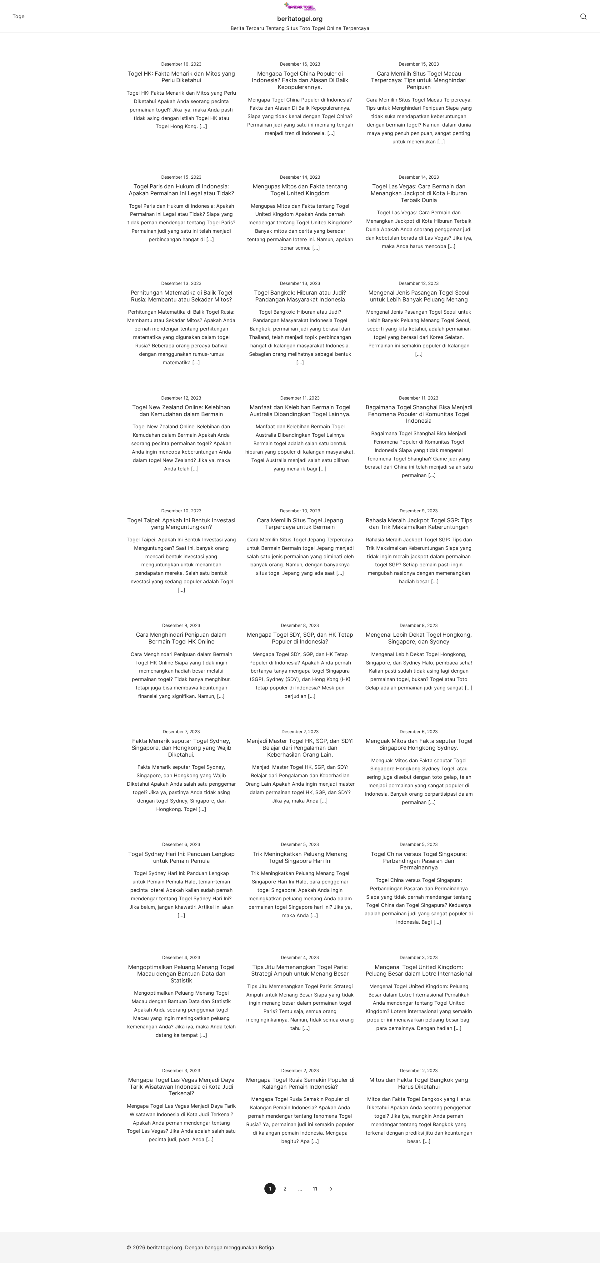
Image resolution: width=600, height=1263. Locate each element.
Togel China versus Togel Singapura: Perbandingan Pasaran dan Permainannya (419, 861)
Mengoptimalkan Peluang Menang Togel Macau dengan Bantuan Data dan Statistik (181, 974)
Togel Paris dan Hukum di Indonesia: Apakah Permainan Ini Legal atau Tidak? (181, 189)
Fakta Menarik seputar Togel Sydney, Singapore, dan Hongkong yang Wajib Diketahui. (181, 748)
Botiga (266, 1247)
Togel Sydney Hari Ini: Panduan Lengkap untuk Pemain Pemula (181, 857)
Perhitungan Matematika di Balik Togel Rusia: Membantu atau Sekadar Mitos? (181, 296)
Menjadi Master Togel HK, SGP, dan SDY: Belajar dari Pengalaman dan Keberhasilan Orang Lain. (300, 748)
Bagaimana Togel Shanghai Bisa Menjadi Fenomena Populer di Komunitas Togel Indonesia (419, 414)
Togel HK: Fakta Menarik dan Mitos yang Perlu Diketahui (181, 77)
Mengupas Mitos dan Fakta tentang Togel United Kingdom (300, 189)
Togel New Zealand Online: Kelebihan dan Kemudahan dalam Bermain (181, 410)
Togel (19, 16)
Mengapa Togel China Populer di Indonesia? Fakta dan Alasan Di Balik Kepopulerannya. (300, 80)
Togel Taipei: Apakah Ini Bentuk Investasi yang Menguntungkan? (181, 523)
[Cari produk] (584, 16)
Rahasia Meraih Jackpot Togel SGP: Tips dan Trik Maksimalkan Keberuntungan (419, 523)
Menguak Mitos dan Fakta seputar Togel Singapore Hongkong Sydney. (419, 744)
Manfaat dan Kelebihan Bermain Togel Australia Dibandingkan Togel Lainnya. (300, 410)
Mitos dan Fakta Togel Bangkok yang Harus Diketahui (418, 1083)
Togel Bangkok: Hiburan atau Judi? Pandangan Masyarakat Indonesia (300, 296)
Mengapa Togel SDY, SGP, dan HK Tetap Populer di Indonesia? (300, 638)
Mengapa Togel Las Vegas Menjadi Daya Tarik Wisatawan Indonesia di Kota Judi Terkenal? (181, 1086)
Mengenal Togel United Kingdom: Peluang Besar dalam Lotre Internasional (419, 970)
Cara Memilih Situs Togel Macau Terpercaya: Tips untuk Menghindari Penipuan (419, 80)
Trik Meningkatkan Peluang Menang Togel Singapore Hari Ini (300, 857)
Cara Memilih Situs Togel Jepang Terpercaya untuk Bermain (300, 523)
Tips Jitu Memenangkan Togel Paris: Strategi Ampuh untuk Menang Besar (300, 970)
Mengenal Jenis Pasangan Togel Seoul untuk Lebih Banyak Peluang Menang (418, 296)
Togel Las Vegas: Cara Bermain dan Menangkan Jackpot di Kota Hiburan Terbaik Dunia (419, 193)
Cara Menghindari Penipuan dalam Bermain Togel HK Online (181, 638)
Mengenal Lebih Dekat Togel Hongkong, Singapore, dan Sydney (419, 638)
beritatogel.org (300, 18)
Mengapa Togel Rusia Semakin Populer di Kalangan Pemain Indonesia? (300, 1083)
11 (315, 1189)
